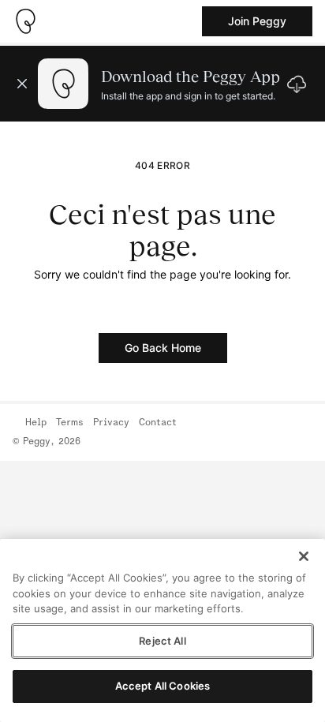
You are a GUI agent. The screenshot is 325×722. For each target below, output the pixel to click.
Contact (158, 423)
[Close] (303, 556)
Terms (70, 423)
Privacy (111, 423)
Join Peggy (257, 21)
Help (36, 423)
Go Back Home (163, 347)
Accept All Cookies (162, 685)
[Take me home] (25, 21)
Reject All (162, 640)
